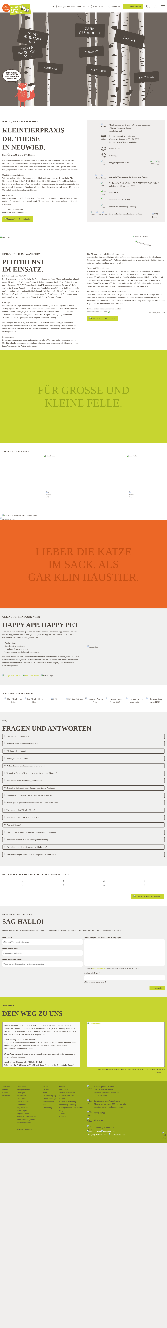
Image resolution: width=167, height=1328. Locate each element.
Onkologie (21, 1099)
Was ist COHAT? (13, 825)
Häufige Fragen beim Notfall (71, 1107)
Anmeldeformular (66, 1096)
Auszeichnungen (49, 1099)
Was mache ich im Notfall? (17, 736)
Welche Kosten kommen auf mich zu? (22, 743)
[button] (5, 477)
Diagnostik (21, 1105)
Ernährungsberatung (67, 1105)
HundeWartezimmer (32, 38)
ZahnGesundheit (90, 31)
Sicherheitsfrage (92, 973)
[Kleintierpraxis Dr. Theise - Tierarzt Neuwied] (16, 9)
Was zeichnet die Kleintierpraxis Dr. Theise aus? (26, 847)
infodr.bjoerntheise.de (119, 163)
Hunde (5, 1090)
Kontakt (62, 1116)
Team (45, 1092)
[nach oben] (164, 1135)
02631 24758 (114, 148)
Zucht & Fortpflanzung (26, 1116)
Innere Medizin (23, 1101)
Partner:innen (48, 1101)
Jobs (44, 1105)
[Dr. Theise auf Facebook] (94, 1131)
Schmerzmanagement (26, 1120)
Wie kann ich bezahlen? (16, 751)
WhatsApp (113, 155)
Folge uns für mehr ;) (153, 896)
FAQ (61, 1111)
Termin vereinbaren (67, 1092)
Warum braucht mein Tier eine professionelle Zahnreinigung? (31, 832)
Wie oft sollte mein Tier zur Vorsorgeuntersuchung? (27, 839)
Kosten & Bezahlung (67, 1101)
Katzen (5, 1092)
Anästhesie (21, 1096)
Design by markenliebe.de (98, 1134)
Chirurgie (91, 52)
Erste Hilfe (146, 77)
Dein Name (7, 937)
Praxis (129, 39)
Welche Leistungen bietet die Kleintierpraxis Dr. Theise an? (31, 854)
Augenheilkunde (23, 1107)
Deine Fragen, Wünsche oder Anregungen (103, 937)
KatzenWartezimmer (27, 52)
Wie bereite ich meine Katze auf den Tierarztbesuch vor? (29, 795)
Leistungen (98, 70)
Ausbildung (47, 1107)
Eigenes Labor (23, 1113)
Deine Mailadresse (10, 948)
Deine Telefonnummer (12, 959)
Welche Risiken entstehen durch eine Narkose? (25, 766)
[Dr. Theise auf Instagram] (108, 1131)
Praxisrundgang (49, 1096)
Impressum (20, 1129)
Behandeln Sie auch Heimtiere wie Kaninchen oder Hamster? (31, 773)
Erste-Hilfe (63, 1090)
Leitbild (46, 1090)
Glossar (62, 1113)
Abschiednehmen (24, 1122)
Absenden (158, 988)
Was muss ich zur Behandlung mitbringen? (24, 780)
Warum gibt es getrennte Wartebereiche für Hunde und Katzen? (32, 803)
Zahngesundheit (23, 1090)
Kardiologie (22, 1111)
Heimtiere (50, 68)
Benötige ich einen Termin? (17, 758)
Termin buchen (135, 6)
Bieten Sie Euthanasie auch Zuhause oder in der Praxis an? (30, 788)
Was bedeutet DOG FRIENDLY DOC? (22, 817)
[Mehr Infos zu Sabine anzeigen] (83, 477)
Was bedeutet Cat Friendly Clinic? (20, 810)
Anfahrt (62, 1099)
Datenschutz (28, 1129)
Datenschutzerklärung (99, 968)
